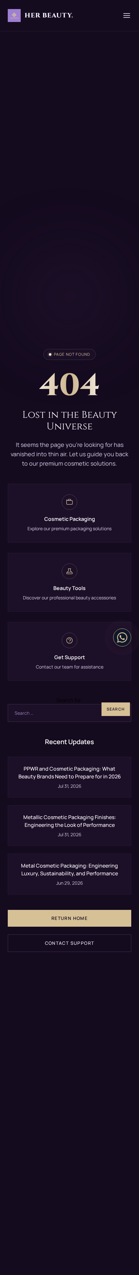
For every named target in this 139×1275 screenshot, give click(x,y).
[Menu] (127, 15)
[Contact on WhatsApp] (122, 637)
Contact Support (69, 943)
